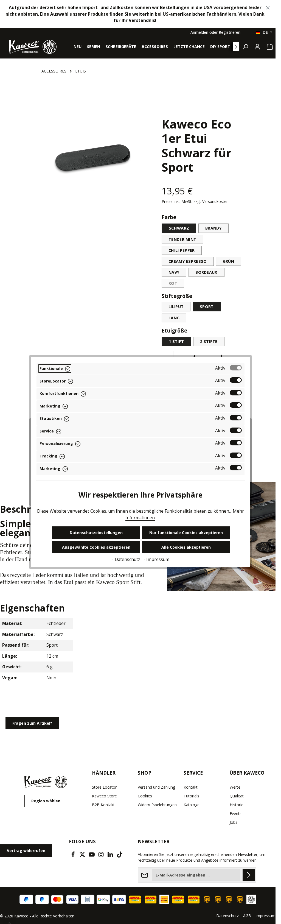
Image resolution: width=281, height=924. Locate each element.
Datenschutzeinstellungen (96, 532)
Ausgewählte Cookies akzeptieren (96, 547)
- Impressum (156, 559)
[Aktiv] (236, 367)
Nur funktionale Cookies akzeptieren (186, 532)
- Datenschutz (126, 559)
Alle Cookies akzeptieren (186, 547)
